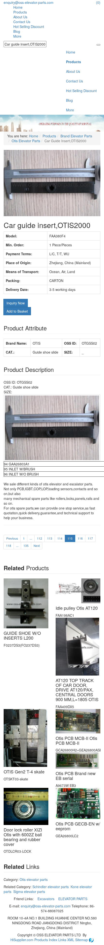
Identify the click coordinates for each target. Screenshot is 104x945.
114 (59, 538)
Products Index (45, 939)
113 (49, 538)
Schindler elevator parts (50, 886)
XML (71, 939)
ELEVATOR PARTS (73, 898)
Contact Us (21, 21)
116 (80, 538)
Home (17, 7)
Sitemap (82, 939)
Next (37, 545)
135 (26, 545)
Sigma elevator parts (29, 891)
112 (39, 538)
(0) (98, 2)
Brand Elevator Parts (76, 136)
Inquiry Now (16, 303)
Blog (16, 31)
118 (8, 545)
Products (20, 12)
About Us (20, 16)
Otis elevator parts (34, 879)
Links (62, 939)
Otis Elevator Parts (26, 140)
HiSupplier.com (21, 939)
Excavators (46, 898)
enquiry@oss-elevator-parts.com (28, 2)
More (17, 36)
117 (90, 538)
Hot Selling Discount (28, 26)
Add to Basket (17, 311)
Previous (12, 538)
